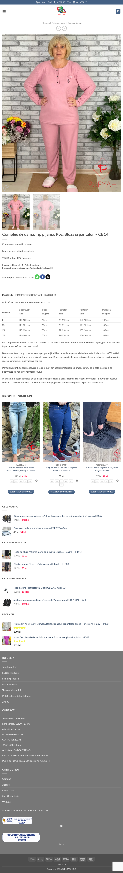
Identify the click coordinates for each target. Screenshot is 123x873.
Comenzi (6, 778)
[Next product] (58, 28)
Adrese (6, 784)
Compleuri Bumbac (74, 23)
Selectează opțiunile (21, 492)
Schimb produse (10, 678)
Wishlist (6, 801)
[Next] (114, 113)
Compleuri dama (59, 23)
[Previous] (8, 113)
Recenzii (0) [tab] (50, 295)
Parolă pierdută (10, 796)
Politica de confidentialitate (16, 696)
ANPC (5, 701)
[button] (4, 11)
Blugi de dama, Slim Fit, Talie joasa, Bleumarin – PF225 (61, 469)
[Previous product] (64, 28)
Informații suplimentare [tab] (28, 295)
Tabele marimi (9, 667)
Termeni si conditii (11, 690)
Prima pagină (46, 23)
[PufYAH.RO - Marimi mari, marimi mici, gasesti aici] (61, 11)
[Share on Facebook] (42, 276)
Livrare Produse (10, 672)
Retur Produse (9, 684)
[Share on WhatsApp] (37, 276)
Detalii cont (8, 790)
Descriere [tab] (7, 295)
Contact (61, 864)
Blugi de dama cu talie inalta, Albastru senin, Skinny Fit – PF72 (21, 469)
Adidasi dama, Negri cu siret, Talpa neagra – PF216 (102, 469)
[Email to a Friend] (47, 276)
